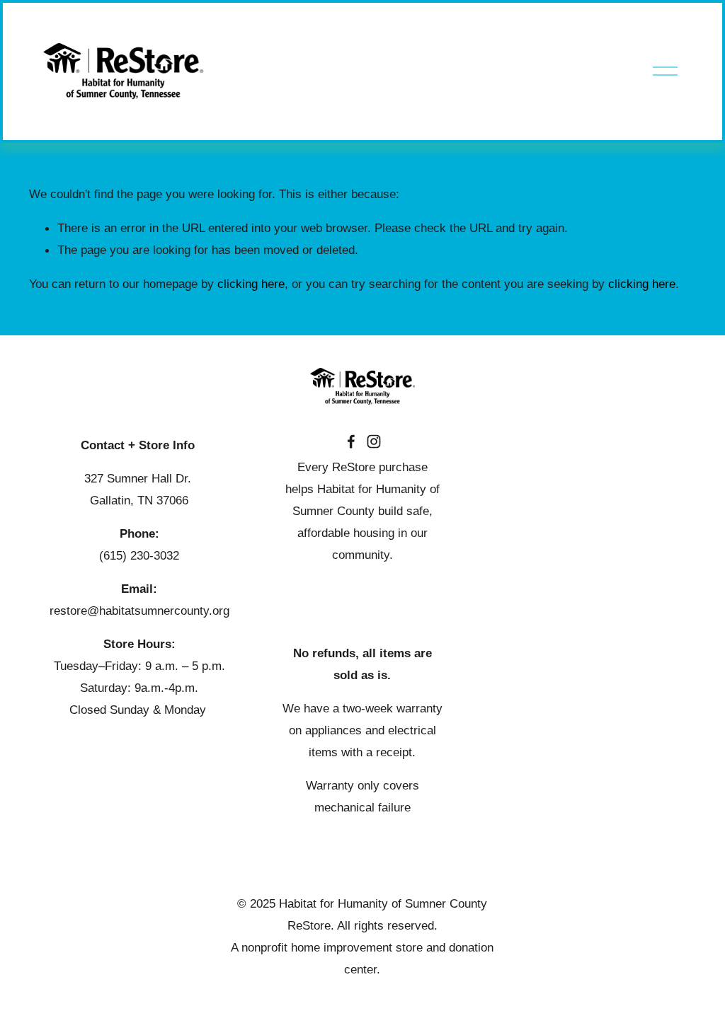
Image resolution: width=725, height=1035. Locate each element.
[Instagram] (374, 441)
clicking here (251, 284)
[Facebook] (351, 441)
